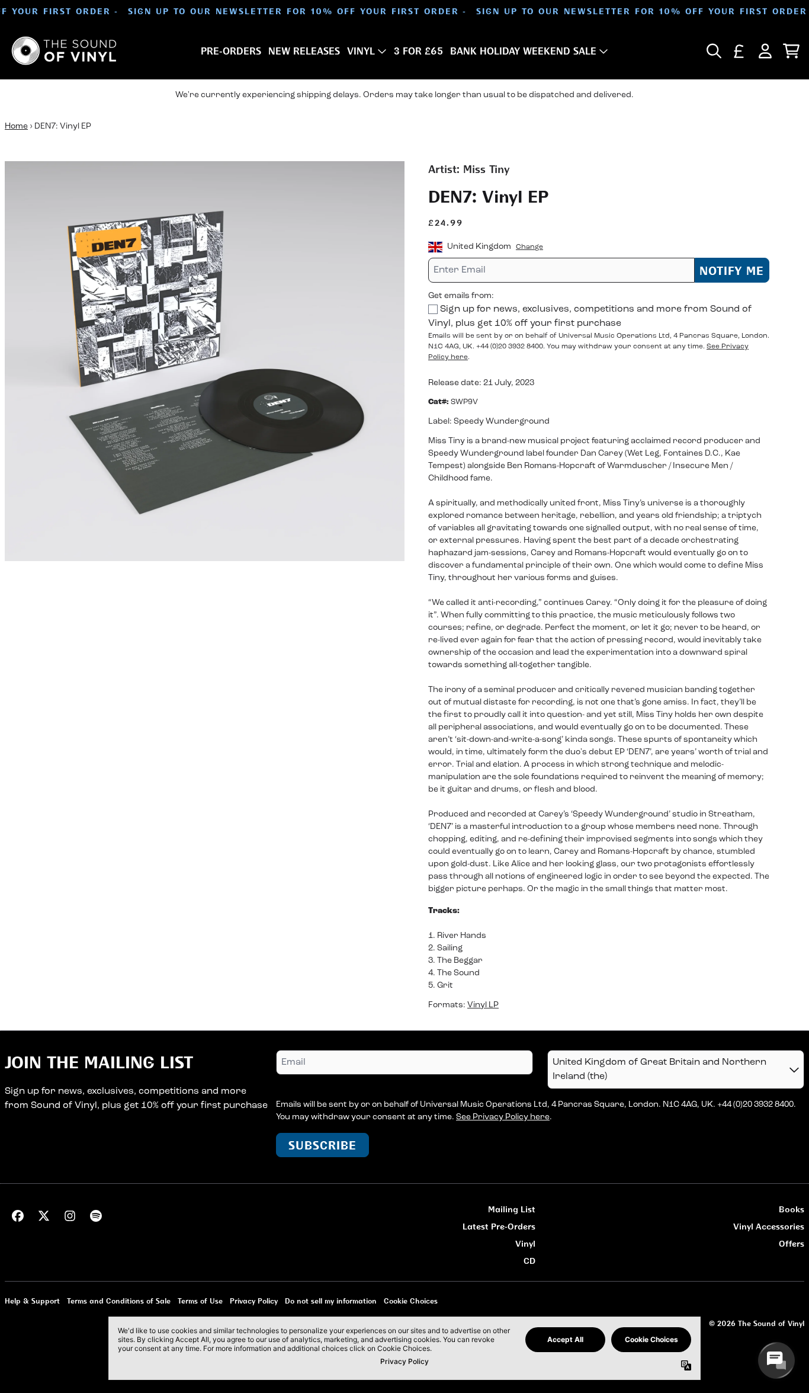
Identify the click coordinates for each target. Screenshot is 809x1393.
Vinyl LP (483, 1005)
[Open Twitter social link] (44, 1216)
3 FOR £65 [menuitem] (418, 51)
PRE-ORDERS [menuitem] (231, 51)
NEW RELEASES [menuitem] (304, 51)
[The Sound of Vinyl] (64, 50)
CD (529, 1261)
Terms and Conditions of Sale (119, 1300)
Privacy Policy (254, 1300)
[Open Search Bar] (713, 51)
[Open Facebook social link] (18, 1216)
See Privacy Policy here (503, 1117)
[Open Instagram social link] (70, 1216)
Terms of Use (200, 1300)
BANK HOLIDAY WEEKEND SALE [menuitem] (523, 51)
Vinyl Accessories (768, 1226)
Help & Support (32, 1300)
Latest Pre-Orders (499, 1226)
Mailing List (511, 1209)
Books (791, 1209)
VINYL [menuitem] (361, 51)
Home (16, 126)
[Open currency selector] (739, 51)
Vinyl (525, 1243)
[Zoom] (204, 361)
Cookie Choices (411, 1300)
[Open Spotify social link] (96, 1216)
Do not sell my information (331, 1300)
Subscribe (322, 1145)
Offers (791, 1243)
